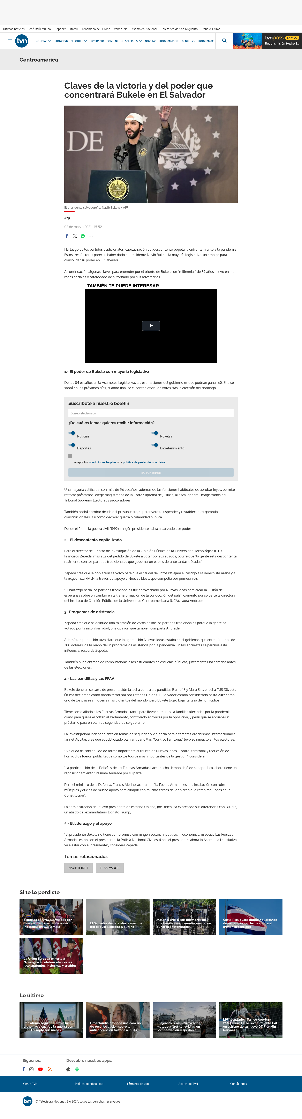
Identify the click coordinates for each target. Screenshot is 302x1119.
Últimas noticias (14, 29)
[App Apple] (68, 1069)
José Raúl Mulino (40, 29)
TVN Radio (97, 41)
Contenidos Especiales (122, 41)
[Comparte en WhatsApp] (83, 236)
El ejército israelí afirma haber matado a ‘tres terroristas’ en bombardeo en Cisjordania (179, 1026)
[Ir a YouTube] (41, 1069)
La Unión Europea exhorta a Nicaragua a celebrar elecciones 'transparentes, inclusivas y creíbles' (50, 962)
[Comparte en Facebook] (67, 236)
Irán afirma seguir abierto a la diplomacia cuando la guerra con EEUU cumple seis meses (48, 1026)
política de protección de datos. (144, 462)
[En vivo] (268, 36)
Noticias (41, 41)
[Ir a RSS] (50, 1069)
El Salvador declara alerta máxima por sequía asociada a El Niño (116, 925)
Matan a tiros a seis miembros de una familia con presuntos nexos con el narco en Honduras (184, 923)
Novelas (150, 41)
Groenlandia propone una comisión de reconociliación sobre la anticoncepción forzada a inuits (116, 1026)
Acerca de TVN (188, 1083)
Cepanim (60, 29)
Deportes (76, 41)
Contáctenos (238, 1083)
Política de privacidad (89, 1083)
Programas (166, 41)
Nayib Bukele (78, 868)
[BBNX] (27, 1101)
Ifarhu (74, 29)
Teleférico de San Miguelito (179, 29)
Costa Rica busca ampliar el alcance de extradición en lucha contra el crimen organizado (250, 923)
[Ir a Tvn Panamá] (21, 41)
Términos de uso (138, 1083)
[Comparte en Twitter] (75, 236)
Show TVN (61, 41)
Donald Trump (211, 29)
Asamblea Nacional (144, 29)
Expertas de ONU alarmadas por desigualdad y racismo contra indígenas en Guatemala (48, 923)
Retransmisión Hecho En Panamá (282, 43)
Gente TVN (188, 41)
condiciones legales (102, 462)
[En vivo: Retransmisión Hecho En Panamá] (247, 41)
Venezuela (121, 29)
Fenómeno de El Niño (96, 29)
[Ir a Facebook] (24, 1069)
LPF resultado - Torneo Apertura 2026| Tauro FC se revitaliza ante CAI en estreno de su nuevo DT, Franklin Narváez (250, 1025)
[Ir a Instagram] (32, 1069)
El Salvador (110, 868)
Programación (208, 41)
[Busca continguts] (224, 41)
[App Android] (78, 1069)
